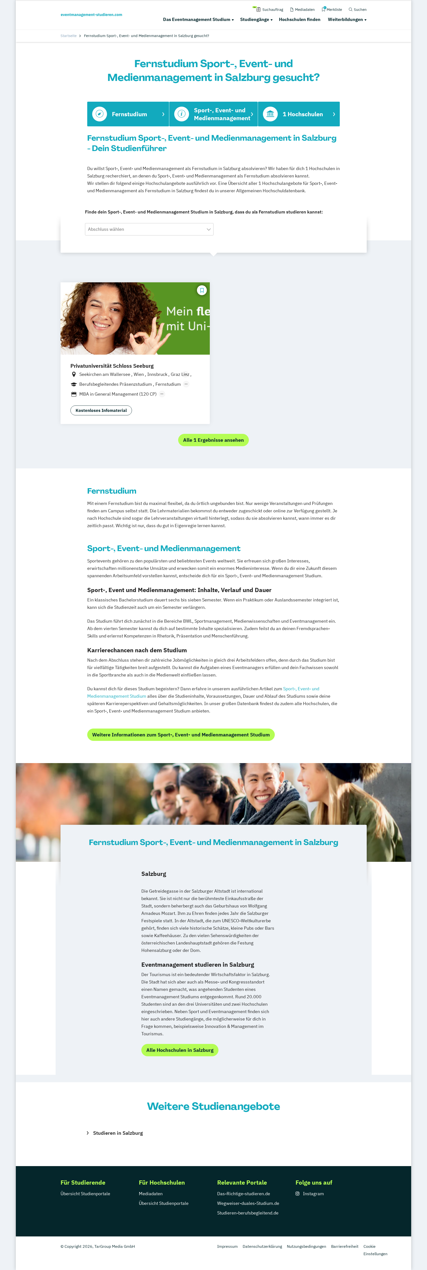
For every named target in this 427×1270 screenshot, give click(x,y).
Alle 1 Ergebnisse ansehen (213, 440)
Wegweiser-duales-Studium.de (248, 1203)
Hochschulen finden (299, 19)
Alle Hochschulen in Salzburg (180, 1050)
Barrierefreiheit (345, 1246)
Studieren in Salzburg (118, 1133)
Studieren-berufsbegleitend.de (247, 1213)
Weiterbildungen (345, 19)
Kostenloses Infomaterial (101, 410)
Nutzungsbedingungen (306, 1246)
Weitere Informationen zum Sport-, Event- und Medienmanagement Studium (181, 734)
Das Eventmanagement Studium (196, 19)
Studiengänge (254, 19)
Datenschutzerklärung (262, 1246)
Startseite (69, 35)
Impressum (227, 1246)
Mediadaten (151, 1193)
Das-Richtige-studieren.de (243, 1193)
